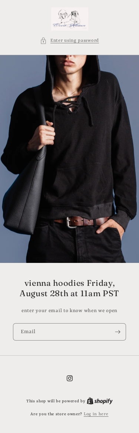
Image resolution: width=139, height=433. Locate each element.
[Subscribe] (117, 332)
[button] (69, 40)
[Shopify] (100, 401)
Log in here (96, 414)
